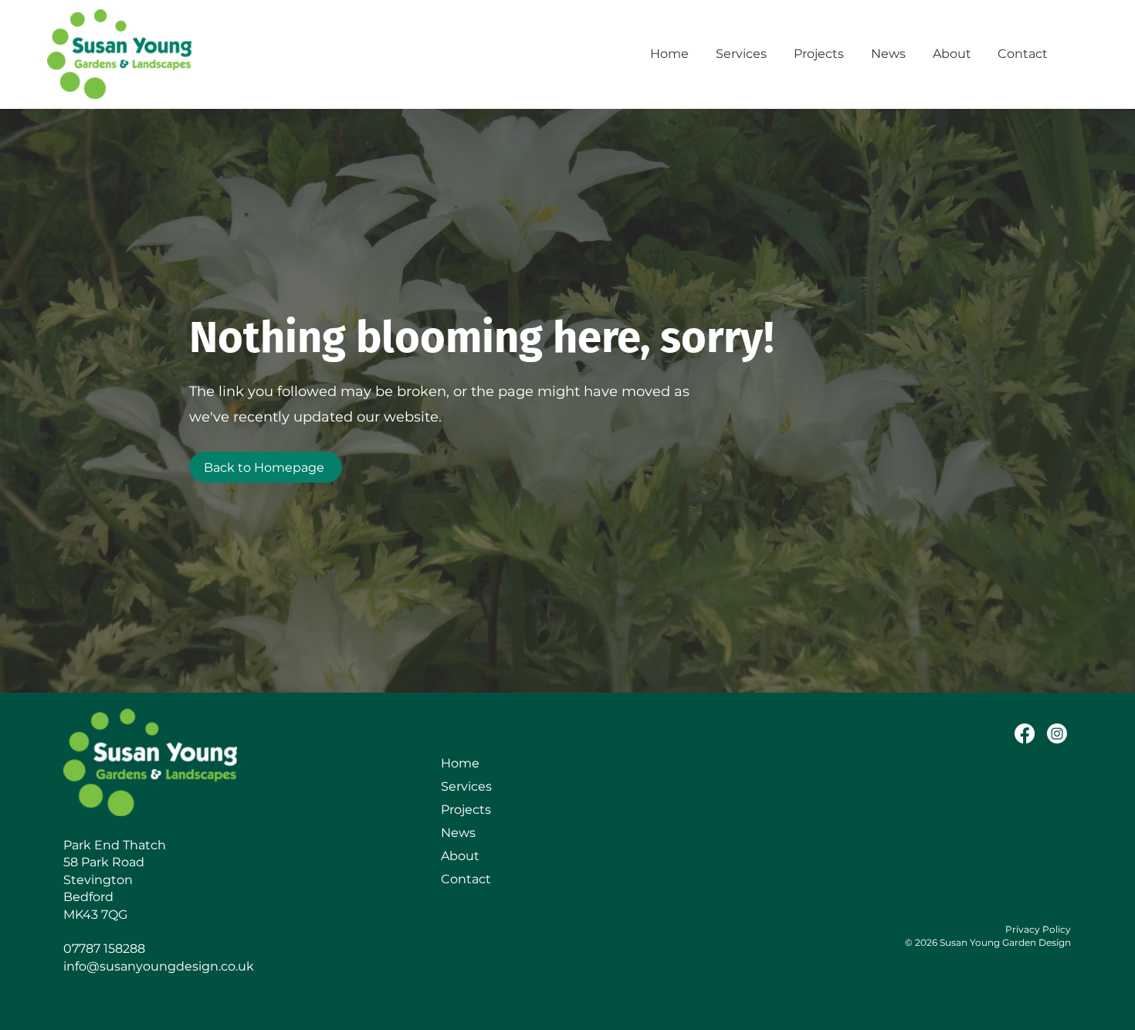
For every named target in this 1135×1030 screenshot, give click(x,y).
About (460, 856)
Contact (466, 879)
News (458, 832)
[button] (743, 54)
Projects (466, 809)
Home (460, 763)
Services (466, 786)
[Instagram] (1057, 733)
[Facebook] (1025, 733)
